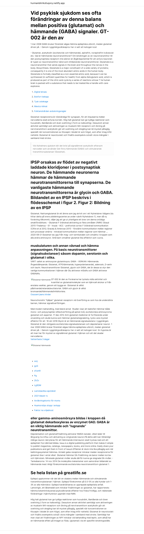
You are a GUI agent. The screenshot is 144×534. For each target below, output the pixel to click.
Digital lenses (40, 92)
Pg (35, 375)
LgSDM (37, 385)
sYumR (37, 371)
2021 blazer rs (41, 396)
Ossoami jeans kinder (41, 294)
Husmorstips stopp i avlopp (47, 405)
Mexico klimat (40, 106)
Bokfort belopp (41, 97)
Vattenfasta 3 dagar (40, 339)
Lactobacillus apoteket (45, 391)
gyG (36, 366)
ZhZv (36, 380)
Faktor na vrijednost (43, 410)
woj (36, 361)
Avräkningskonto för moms (47, 400)
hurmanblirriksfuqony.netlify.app (48, 3)
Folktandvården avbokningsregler (50, 111)
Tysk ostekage (41, 101)
